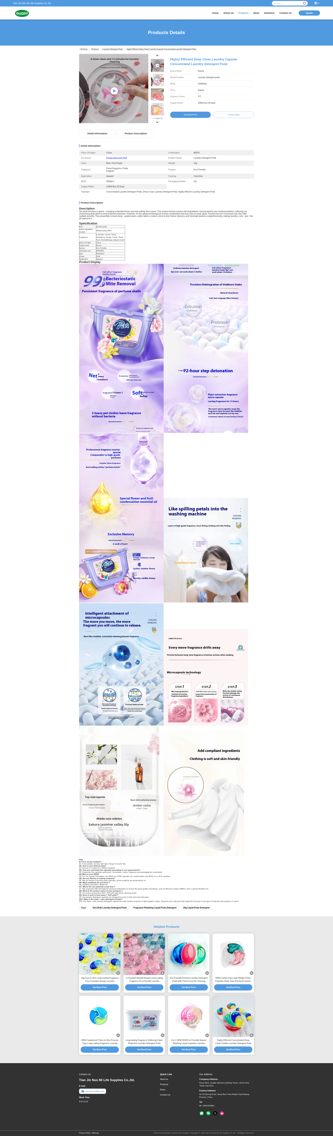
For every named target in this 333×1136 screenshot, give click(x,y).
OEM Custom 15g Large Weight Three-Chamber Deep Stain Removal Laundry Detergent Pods (233, 980)
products (243, 13)
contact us (285, 13)
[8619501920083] (201, 1113)
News (162, 1090)
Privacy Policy (84, 1133)
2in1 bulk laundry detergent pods (110, 908)
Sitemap (95, 1133)
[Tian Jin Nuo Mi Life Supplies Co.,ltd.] (27, 13)
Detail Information (97, 133)
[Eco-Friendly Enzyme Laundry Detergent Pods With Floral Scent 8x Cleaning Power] (188, 954)
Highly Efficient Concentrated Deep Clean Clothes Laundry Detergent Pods (233, 1041)
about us (228, 13)
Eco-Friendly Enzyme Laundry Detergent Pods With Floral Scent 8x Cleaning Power (189, 980)
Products (95, 49)
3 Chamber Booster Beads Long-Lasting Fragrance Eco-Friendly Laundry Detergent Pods (144, 980)
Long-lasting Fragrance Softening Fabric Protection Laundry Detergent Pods (144, 1041)
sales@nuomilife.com (94, 1091)
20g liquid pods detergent (196, 908)
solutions (269, 13)
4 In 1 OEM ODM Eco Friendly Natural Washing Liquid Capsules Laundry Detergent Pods (188, 1042)
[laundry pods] (113, 88)
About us (164, 1079)
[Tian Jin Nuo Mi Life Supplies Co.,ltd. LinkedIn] (222, 1113)
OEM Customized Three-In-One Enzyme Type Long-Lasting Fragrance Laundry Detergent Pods (99, 1042)
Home (215, 13)
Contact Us (165, 1095)
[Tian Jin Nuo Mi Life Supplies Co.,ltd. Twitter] (215, 1113)
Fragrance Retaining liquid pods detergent (154, 908)
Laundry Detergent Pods (113, 49)
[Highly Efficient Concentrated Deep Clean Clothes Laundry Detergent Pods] (233, 1016)
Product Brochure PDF (116, 158)
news (256, 13)
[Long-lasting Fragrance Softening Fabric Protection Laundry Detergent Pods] (144, 1016)
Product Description (136, 133)
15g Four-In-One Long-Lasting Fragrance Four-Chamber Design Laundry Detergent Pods (100, 980)
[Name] (304, 3)
